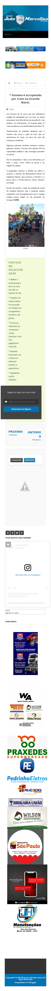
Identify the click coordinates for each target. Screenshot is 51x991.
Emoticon (29, 460)
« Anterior (13, 435)
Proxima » (36, 439)
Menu (9, 34)
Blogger (32, 982)
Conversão (16, 460)
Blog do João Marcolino (32, 977)
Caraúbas (9, 615)
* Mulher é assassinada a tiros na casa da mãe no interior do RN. (15, 286)
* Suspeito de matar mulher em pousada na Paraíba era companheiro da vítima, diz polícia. (15, 307)
